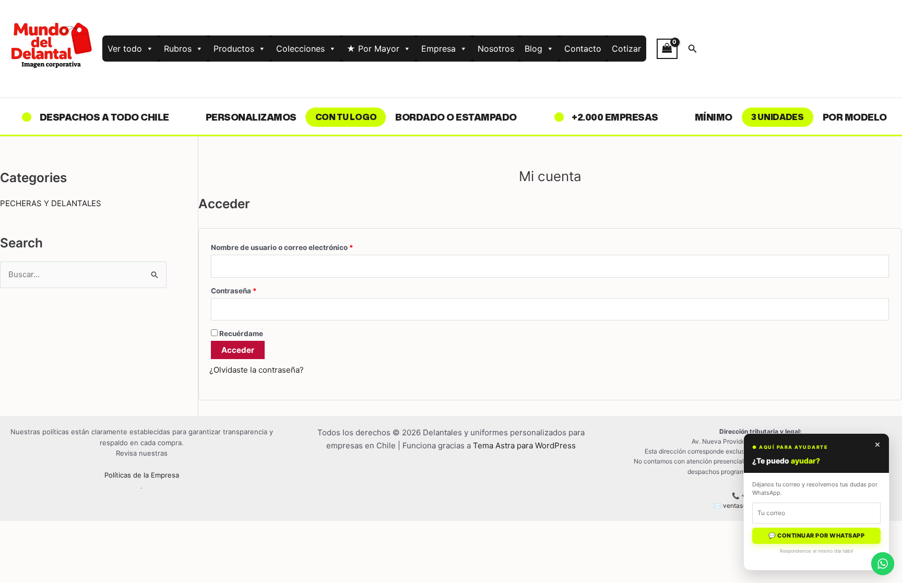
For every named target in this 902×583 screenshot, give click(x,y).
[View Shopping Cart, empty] (667, 49)
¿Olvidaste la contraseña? (256, 370)
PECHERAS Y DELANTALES (50, 203)
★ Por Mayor (373, 48)
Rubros (178, 48)
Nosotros (496, 48)
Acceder (237, 350)
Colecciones (300, 48)
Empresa (438, 48)
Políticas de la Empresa (141, 475)
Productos (233, 48)
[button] (692, 48)
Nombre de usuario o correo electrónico (302, 246)
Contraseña (253, 289)
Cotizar (626, 48)
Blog (533, 48)
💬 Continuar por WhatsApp (816, 535)
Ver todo (125, 48)
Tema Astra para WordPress (524, 445)
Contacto (582, 48)
